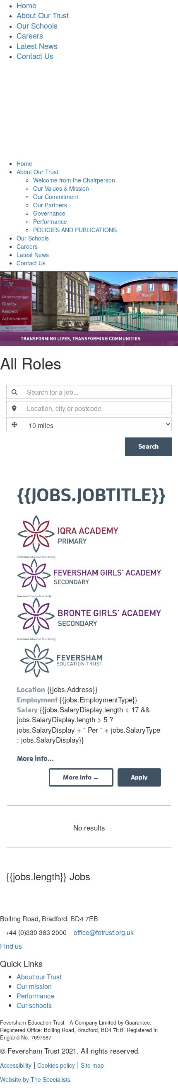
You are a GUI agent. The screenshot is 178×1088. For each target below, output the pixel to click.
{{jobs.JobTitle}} (89, 495)
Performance (50, 221)
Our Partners (50, 205)
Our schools (34, 1005)
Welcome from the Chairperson (74, 180)
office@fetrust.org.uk (104, 932)
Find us (11, 946)
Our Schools (37, 25)
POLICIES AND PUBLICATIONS (75, 230)
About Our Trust (43, 15)
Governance (49, 213)
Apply (139, 777)
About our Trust (39, 976)
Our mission (34, 986)
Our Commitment (55, 196)
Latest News (37, 45)
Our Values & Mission (61, 188)
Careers (30, 35)
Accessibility (15, 1065)
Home (24, 163)
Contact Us (35, 55)
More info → (81, 777)
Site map (92, 1065)
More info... (35, 758)
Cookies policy (56, 1065)
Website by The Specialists (35, 1079)
